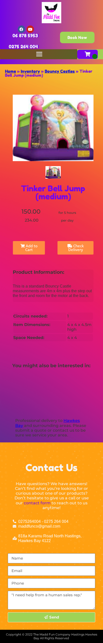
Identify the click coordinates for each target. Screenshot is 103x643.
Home (10, 71)
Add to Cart (31, 247)
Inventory (30, 71)
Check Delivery (76, 247)
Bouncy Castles (60, 71)
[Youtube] (30, 29)
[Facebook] (21, 29)
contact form (37, 503)
